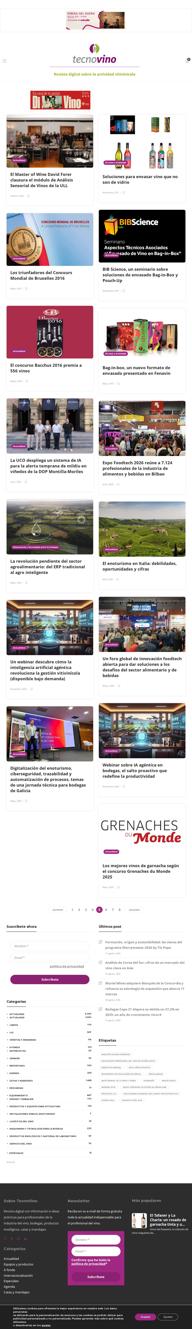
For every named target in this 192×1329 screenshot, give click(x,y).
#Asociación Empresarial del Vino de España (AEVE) (128, 1061)
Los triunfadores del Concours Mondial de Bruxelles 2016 (41, 275)
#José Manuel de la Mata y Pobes (118, 1080)
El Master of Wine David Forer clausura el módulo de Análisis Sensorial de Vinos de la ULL (41, 179)
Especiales (50, 1152)
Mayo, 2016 (15, 288)
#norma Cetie (108, 1087)
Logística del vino (50, 1121)
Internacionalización (18, 1275)
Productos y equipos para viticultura (50, 1106)
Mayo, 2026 (15, 582)
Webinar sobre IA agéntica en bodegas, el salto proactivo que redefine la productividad (135, 770)
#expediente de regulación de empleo (121, 1074)
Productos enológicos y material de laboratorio (50, 1136)
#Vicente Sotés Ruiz (132, 1100)
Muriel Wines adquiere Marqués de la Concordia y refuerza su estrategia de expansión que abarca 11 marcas (144, 988)
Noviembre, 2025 (18, 689)
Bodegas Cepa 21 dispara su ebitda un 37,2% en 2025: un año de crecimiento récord (142, 1012)
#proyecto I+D (108, 1093)
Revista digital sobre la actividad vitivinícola (94, 74)
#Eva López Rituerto (139, 1067)
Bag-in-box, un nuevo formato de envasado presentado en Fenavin (137, 370)
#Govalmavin (156, 1074)
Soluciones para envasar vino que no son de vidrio (140, 179)
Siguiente (134, 909)
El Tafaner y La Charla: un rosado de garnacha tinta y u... (168, 1220)
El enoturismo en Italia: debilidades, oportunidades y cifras (140, 566)
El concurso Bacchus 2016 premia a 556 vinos (46, 368)
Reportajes (50, 1065)
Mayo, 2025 (15, 801)
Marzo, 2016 (16, 381)
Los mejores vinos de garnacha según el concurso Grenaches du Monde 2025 (141, 871)
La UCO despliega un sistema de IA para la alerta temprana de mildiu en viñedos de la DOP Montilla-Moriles (48, 465)
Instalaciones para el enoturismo (50, 1113)
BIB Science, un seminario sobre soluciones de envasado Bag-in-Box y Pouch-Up (140, 274)
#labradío (148, 1080)
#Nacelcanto (169, 1080)
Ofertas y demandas (50, 1039)
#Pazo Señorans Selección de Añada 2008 (144, 1087)
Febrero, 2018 (16, 195)
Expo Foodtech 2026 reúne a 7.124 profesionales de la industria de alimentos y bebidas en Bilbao (137, 468)
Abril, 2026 (108, 579)
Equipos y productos (18, 1264)
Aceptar (146, 1317)
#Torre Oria (107, 1100)
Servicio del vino (50, 1143)
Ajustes (167, 1317)
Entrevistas (50, 1050)
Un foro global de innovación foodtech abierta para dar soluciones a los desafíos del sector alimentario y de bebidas (142, 667)
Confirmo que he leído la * (48, 966)
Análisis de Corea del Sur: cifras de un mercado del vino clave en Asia (144, 965)
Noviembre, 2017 (111, 192)
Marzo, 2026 (108, 685)
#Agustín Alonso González (115, 1054)
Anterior (57, 909)
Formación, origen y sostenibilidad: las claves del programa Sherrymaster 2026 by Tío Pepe (143, 945)
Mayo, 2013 (108, 383)
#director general (111, 1067)
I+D (50, 1032)
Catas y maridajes (50, 1080)
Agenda (50, 1073)
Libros (50, 1024)
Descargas (50, 1087)
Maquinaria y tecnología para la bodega (35, 547)
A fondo (50, 1047)
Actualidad (19, 160)
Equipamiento (50, 1095)
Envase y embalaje (115, 162)
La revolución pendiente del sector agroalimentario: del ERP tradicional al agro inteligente (47, 566)
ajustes (46, 1325)
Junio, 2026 (15, 481)
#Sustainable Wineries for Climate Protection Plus (151, 1093)
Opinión (50, 1058)
